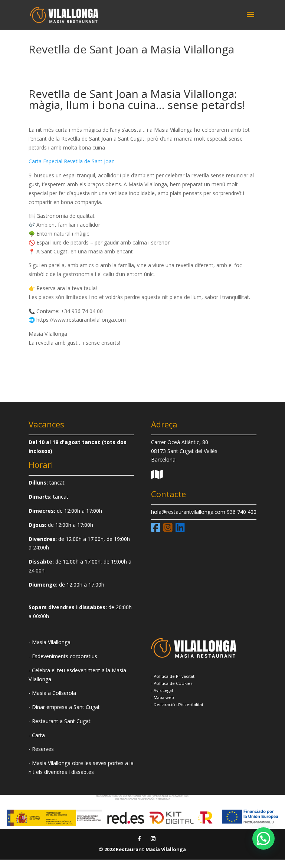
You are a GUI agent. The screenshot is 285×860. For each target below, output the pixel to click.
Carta (38, 735)
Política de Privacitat (174, 676)
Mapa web (164, 697)
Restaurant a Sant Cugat (61, 721)
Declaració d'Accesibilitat (178, 704)
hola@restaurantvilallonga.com (188, 511)
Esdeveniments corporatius (64, 656)
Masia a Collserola (54, 692)
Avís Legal (163, 690)
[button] (263, 838)
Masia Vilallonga (51, 642)
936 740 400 (241, 511)
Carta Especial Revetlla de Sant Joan (72, 161)
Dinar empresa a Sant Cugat (66, 706)
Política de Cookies (173, 683)
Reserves (43, 748)
